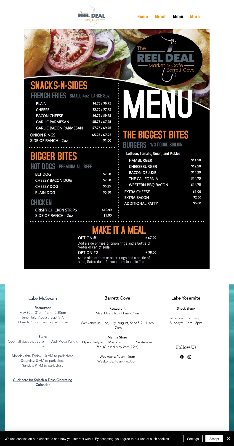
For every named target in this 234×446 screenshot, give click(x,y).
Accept (214, 438)
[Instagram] (189, 356)
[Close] (228, 438)
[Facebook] (181, 356)
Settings (193, 438)
